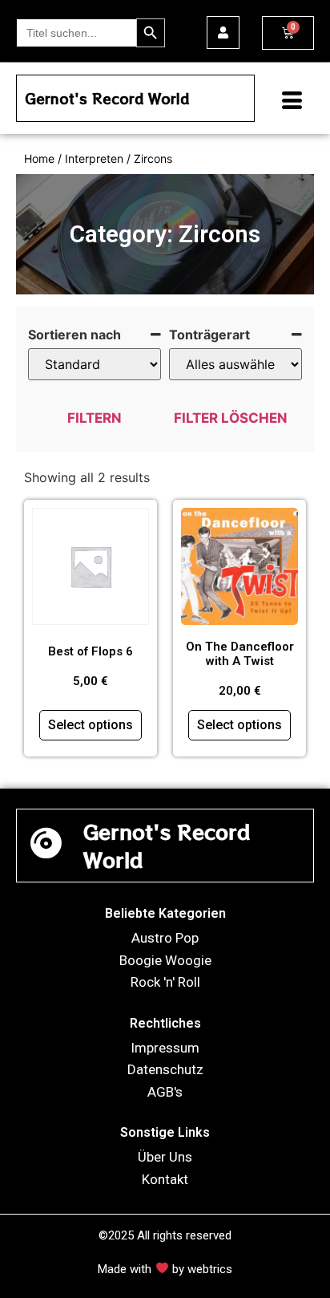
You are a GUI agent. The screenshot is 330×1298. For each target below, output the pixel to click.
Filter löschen (231, 418)
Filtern (94, 418)
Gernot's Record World (107, 98)
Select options (90, 724)
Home (39, 158)
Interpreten (94, 158)
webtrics (209, 1269)
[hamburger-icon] (286, 102)
